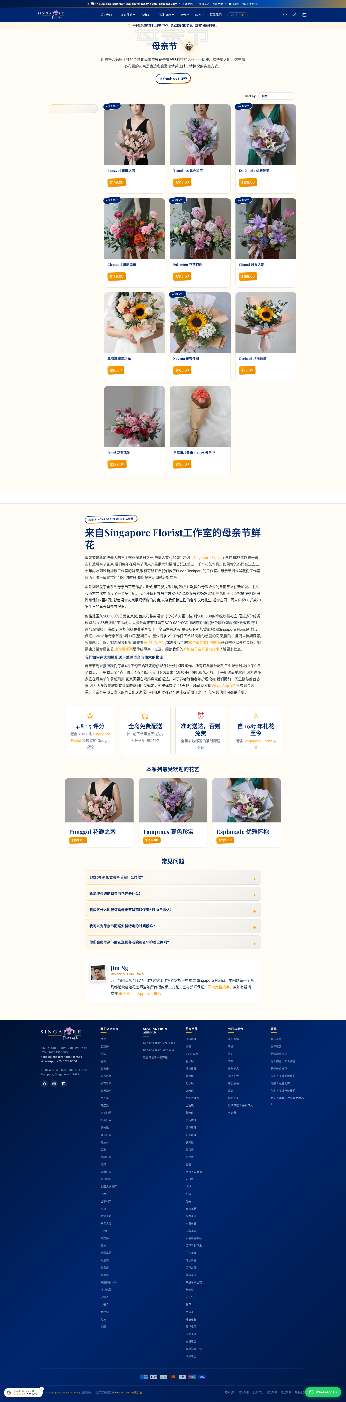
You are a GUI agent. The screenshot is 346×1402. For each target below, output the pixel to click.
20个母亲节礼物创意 (204, 642)
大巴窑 (105, 1311)
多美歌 (105, 1127)
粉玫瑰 (190, 1083)
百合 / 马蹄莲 (194, 1171)
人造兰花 (191, 1223)
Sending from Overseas (159, 1042)
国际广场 (106, 1157)
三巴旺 (105, 1230)
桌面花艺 (191, 1208)
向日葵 (190, 1179)
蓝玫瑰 (190, 1061)
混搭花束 (191, 1275)
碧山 (103, 1061)
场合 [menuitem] (183, 14)
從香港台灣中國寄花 (155, 1057)
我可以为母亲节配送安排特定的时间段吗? (122, 926)
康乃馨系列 (124, 649)
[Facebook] (44, 1083)
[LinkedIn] (63, 1083)
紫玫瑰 (190, 1075)
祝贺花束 (233, 1098)
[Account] (295, 15)
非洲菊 (190, 1289)
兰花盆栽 (191, 1267)
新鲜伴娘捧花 (279, 1068)
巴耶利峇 (106, 1201)
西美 (103, 1245)
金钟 (103, 1038)
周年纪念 (233, 1068)
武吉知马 (106, 1090)
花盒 (188, 1193)
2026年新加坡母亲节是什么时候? (116, 877)
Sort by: (251, 96)
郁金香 (190, 1157)
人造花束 (191, 1230)
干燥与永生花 (194, 1282)
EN (232, 14)
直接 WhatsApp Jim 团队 (139, 994)
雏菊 (188, 1164)
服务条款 (258, 1392)
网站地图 (230, 1392)
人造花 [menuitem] (145, 14)
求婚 (230, 1061)
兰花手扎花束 (194, 1245)
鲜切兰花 (191, 1260)
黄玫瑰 (190, 1112)
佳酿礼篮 (191, 1356)
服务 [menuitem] (198, 14)
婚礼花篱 (276, 1038)
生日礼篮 (191, 1341)
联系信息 (300, 1392)
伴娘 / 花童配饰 (280, 1083)
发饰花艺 (276, 1046)
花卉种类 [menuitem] (126, 14)
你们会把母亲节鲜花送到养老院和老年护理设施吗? (129, 942)
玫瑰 (188, 1046)
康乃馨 (190, 1149)
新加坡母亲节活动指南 (201, 649)
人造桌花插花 (194, 1238)
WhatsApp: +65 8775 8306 (59, 1061)
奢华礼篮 (191, 1326)
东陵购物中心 (109, 1282)
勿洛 (103, 1053)
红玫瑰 (190, 1090)
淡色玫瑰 (191, 1120)
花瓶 (188, 1201)
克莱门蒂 (106, 1112)
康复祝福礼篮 (194, 1348)
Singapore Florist (207, 558)
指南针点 (106, 1120)
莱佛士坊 (106, 1223)
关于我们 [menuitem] (106, 14)
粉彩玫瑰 (191, 1134)
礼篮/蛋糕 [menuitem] (165, 14)
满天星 (190, 1142)
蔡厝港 (105, 1105)
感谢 (230, 1090)
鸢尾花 (190, 1311)
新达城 (105, 1260)
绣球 (188, 1186)
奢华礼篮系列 (154, 642)
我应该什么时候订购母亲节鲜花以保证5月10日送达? (131, 910)
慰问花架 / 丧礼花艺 (240, 1105)
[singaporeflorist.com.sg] (51, 14)
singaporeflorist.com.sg (65, 1392)
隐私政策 (244, 1392)
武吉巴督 (106, 1075)
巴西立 (105, 1193)
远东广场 (106, 1134)
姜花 (188, 1304)
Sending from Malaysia (158, 1050)
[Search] (285, 15)
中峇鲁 (105, 1304)
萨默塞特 (106, 1252)
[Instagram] (54, 1083)
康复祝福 (233, 1083)
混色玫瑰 (191, 1127)
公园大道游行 (109, 1186)
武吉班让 (106, 1083)
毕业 (230, 1046)
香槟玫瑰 (191, 1068)
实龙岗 (105, 1238)
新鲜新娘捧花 (279, 1053)
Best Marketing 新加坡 (128, 1392)
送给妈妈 (233, 1038)
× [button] (42, 1389)
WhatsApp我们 (224, 686)
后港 (103, 1149)
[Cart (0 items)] (304, 15)
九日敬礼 (106, 1179)
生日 (230, 1053)
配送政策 (286, 1392)
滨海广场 (106, 1171)
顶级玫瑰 (191, 1038)
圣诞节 (232, 1112)
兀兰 (103, 1319)
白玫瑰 (190, 1105)
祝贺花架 (191, 1215)
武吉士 (105, 1068)
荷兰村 (105, 1142)
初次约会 (233, 1075)
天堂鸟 (190, 1297)
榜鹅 (103, 1208)
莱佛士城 (106, 1215)
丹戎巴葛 (106, 1289)
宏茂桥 (105, 1046)
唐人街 (105, 1098)
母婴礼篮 (191, 1333)
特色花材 (191, 1319)
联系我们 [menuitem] (216, 14)
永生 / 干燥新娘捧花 (283, 1075)
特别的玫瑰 (192, 1098)
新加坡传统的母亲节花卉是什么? (115, 894)
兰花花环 (191, 1252)
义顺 (103, 1326)
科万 (103, 1164)
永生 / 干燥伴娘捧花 (283, 1090)
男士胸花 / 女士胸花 (283, 1061)
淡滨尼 (105, 1275)
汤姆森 (105, 1297)
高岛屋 (105, 1267)
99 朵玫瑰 (192, 1053)
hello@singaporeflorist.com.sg (61, 1056)
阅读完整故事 (218, 987)
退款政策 (272, 1392)
